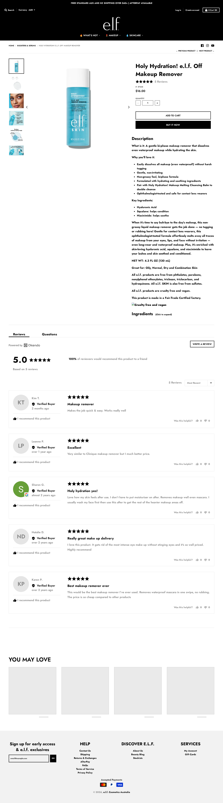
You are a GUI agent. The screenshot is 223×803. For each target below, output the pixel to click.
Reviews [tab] (19, 334)
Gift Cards (190, 754)
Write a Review (202, 344)
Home (11, 45)
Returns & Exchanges (85, 758)
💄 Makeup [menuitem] (111, 35)
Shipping (85, 754)
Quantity (140, 98)
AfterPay (85, 761)
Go (53, 758)
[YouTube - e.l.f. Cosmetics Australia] (212, 45)
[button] (151, 82)
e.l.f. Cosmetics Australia (116, 792)
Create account (192, 10)
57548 (140, 87)
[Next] (128, 107)
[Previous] (27, 107)
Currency (23, 9)
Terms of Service (85, 769)
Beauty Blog (137, 754)
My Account (190, 750)
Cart (212, 10)
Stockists (138, 758)
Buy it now (173, 125)
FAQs (85, 765)
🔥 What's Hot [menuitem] (89, 35)
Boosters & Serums (26, 45)
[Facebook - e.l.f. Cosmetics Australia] (202, 45)
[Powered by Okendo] (24, 345)
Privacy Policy (85, 772)
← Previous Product (185, 51)
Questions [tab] (49, 334)
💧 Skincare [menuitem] (133, 35)
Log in (178, 10)
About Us (138, 750)
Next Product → (206, 51)
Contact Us (85, 750)
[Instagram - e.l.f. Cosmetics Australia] (207, 45)
